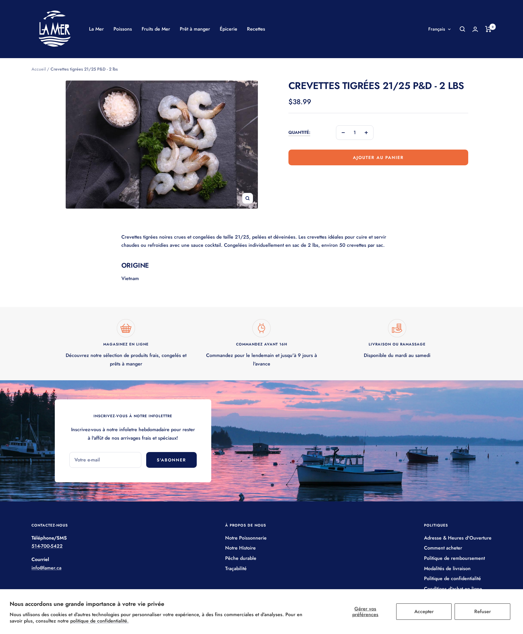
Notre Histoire (240, 547)
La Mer (96, 28)
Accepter (424, 611)
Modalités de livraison (447, 568)
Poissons (122, 28)
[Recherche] (462, 29)
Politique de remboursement (454, 558)
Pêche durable (240, 558)
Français (436, 29)
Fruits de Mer (156, 28)
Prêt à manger (195, 28)
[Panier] (488, 29)
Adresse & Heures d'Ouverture (458, 537)
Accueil (38, 69)
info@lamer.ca (46, 567)
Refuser (482, 611)
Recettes (256, 28)
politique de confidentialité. (99, 620)
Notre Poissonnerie (246, 537)
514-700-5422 (47, 546)
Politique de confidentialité (452, 578)
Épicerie (228, 28)
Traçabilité (236, 568)
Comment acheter (443, 547)
